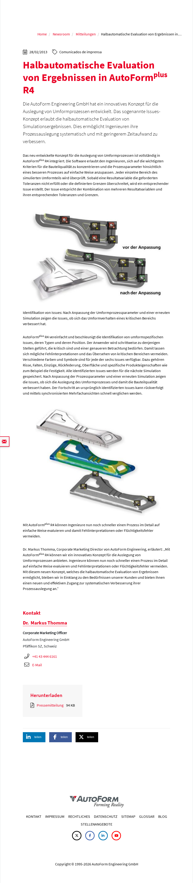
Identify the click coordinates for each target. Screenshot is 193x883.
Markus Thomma (45, 623)
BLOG (162, 816)
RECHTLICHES (79, 816)
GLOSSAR (146, 816)
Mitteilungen (86, 34)
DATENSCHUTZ (105, 816)
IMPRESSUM (54, 816)
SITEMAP (128, 816)
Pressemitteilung (50, 705)
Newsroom (61, 34)
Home (42, 34)
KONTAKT (33, 816)
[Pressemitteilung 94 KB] (33, 705)
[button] (34, 737)
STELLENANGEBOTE (96, 824)
